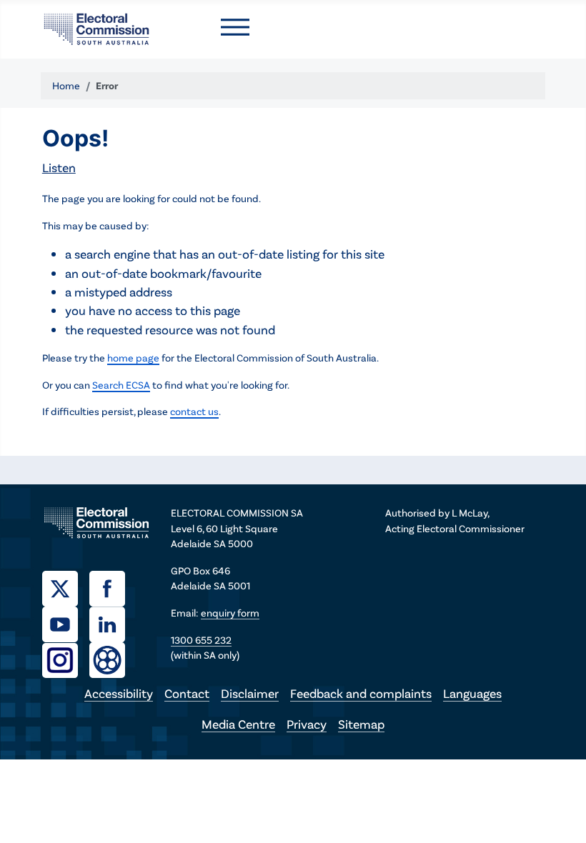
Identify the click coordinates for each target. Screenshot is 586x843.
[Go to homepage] (96, 27)
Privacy (307, 724)
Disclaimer (250, 693)
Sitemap (361, 724)
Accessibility (118, 693)
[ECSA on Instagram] (65, 659)
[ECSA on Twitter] (65, 587)
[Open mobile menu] (235, 27)
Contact (186, 693)
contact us (194, 411)
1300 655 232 (201, 640)
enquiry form (230, 613)
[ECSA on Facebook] (112, 587)
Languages (472, 693)
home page (133, 357)
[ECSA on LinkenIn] (112, 623)
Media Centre (238, 724)
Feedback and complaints (361, 693)
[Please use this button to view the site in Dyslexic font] (107, 659)
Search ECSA (121, 385)
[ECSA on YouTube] (65, 623)
